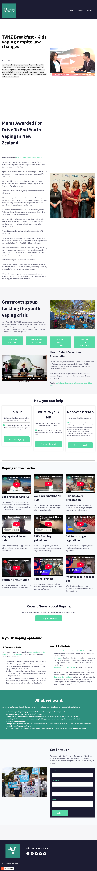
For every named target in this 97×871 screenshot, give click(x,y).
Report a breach (80, 445)
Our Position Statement (12, 341)
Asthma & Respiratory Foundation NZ (29, 157)
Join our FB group (16, 439)
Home (71, 10)
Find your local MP (48, 444)
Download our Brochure (84, 342)
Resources (90, 10)
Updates (80, 10)
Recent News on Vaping (60, 342)
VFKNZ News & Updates (36, 341)
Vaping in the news (48, 618)
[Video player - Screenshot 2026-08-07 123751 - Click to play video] (72, 62)
